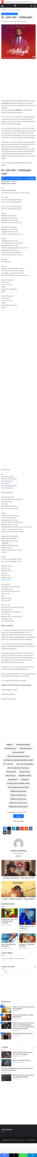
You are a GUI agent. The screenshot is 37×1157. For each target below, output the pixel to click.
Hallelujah (25, 779)
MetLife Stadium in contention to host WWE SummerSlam (23, 1076)
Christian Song (11, 748)
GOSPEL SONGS (25, 776)
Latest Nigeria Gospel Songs (19, 787)
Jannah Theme (31, 1140)
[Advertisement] (18, 80)
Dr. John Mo (8, 764)
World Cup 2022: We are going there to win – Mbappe (22, 1053)
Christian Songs (26, 748)
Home (4, 10)
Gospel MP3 (11, 772)
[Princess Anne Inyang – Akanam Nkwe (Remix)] (6, 1017)
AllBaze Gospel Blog (9, 21)
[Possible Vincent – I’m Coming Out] (27, 916)
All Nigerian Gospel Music (14, 10)
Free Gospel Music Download (18, 768)
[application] (18, 178)
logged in (11, 958)
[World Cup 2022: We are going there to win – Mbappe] (6, 1054)
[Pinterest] (22, 828)
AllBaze (10, 744)
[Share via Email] (5, 832)
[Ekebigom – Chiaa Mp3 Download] (27, 938)
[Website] (16, 856)
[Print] (9, 832)
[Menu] (2, 6)
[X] (9, 828)
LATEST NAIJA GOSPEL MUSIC (19, 783)
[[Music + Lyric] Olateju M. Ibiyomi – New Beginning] (6, 1009)
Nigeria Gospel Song (19, 795)
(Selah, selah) (5, 580)
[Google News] (18, 821)
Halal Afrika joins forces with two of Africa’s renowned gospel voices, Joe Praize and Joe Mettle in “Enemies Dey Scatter (24, 1026)
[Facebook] (5, 828)
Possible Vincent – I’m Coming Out (26, 927)
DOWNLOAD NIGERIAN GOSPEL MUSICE (19, 760)
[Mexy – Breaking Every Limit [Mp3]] (9, 938)
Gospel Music (25, 772)
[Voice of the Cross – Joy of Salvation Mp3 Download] (9, 913)
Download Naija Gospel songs (18, 756)
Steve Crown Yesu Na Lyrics (21, 1060)
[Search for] (35, 6)
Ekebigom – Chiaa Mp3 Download (26, 945)
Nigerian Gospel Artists (19, 803)
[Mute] (28, 178)
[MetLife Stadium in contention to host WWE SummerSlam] (6, 1077)
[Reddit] (26, 828)
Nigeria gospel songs (18, 799)
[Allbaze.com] (18, 5)
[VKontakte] (30, 828)
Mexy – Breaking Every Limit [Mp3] (8, 945)
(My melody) (5, 483)
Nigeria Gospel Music (18, 791)
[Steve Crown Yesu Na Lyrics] (6, 1062)
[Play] (4, 178)
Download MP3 (18, 752)
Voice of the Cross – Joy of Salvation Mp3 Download (9, 921)
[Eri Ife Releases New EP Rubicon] (6, 1036)
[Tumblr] (17, 828)
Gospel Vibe (13, 779)
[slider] (32, 178)
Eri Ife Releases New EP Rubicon (23, 1033)
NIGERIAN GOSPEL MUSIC (19, 807)
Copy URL (18, 816)
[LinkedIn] (13, 828)
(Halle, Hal (4, 518)
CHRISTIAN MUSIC (23, 744)
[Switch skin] (32, 6)
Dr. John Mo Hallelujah (25, 764)
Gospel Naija (11, 776)
